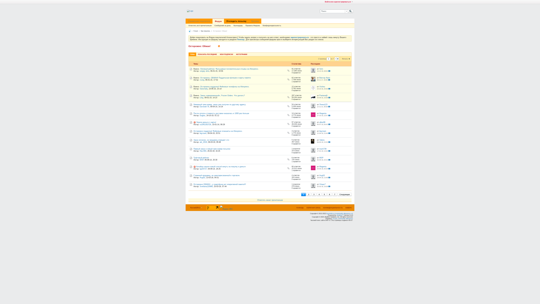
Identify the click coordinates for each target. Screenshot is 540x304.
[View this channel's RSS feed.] (219, 46)
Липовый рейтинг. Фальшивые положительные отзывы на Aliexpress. (229, 69)
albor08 (322, 122)
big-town (203, 133)
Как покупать (205, 31)
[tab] (192, 54)
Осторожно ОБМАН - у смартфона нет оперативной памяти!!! (220, 184)
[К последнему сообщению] (329, 71)
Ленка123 (323, 104)
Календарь (238, 26)
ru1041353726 (205, 124)
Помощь (300, 208)
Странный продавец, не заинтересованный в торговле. (217, 175)
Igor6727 (203, 169)
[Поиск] (350, 11)
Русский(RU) (195, 208)
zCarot (334, 218)
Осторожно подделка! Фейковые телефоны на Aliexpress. (224, 87)
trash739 (322, 149)
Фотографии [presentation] (241, 54)
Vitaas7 (322, 184)
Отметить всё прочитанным (200, 26)
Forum (196, 31)
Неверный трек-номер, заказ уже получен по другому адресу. (220, 104)
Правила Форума (253, 26)
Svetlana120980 (206, 186)
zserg (202, 80)
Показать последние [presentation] (207, 54)
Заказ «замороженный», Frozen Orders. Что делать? (222, 95)
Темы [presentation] (192, 54)
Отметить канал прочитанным (270, 200)
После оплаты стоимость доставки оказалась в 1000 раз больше (221, 113)
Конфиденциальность (272, 26)
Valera (321, 140)
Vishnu (322, 87)
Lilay (201, 98)
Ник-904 (203, 151)
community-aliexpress (345, 218)
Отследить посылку (236, 21)
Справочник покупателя (199, 21)
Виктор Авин (324, 78)
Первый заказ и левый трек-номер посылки (212, 149)
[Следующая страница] (338, 58)
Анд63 (202, 177)
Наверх (349, 208)
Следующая (344, 194)
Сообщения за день (222, 26)
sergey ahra (204, 71)
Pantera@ (323, 95)
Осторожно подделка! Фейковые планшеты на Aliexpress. (218, 131)
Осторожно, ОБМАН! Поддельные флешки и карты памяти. (225, 78)
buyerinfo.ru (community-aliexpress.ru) (339, 213)
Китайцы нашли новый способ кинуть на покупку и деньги (221, 167)
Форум (218, 21)
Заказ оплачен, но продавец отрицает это (211, 140)
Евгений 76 (204, 107)
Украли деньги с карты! (206, 122)
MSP (201, 160)
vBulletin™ (340, 215)
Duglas (202, 115)
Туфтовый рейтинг (201, 158)
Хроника (255, 21)
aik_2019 (203, 142)
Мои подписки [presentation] (226, 54)
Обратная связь (313, 208)
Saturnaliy (204, 89)
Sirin (321, 69)
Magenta (322, 113)
